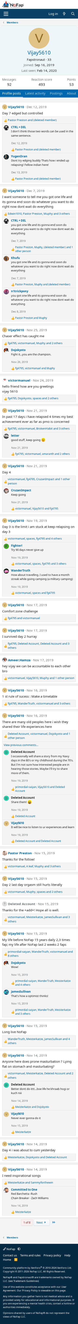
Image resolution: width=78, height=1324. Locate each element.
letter (15, 436)
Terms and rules (30, 1255)
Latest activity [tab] (35, 93)
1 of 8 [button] (26, 1222)
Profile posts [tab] (11, 93)
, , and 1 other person (44, 249)
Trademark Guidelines (25, 1280)
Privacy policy (52, 1255)
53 (71, 84)
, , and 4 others (35, 538)
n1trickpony (19, 291)
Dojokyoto (18, 350)
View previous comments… (21, 745)
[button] (19, 1249)
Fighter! (16, 546)
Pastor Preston (20, 853)
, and (42, 284)
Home (7, 1260)
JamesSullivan (21, 991)
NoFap (11, 1249)
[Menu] (6, 14)
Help (67, 1255)
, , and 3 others (39, 214)
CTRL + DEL (18, 127)
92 (9, 84)
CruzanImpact (21, 490)
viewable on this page (53, 1290)
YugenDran (19, 156)
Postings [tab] (56, 93)
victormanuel (19, 380)
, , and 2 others (35, 343)
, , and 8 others (40, 954)
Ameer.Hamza (19, 660)
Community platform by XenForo (37, 1267)
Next (39, 1222)
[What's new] (64, 13)
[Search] (73, 13)
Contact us (10, 1255)
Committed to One (24, 1189)
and (32, 120)
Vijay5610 (16, 107)
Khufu (15, 258)
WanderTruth (20, 570)
